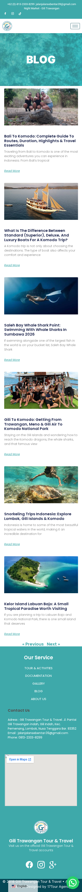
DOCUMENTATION (38, 675)
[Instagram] (12, 13)
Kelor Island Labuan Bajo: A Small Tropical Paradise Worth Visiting (36, 606)
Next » (53, 644)
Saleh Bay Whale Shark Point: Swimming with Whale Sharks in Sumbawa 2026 (35, 329)
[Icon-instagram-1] (41, 865)
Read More (12, 170)
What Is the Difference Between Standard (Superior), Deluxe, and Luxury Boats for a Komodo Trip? (36, 235)
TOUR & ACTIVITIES (38, 668)
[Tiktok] (20, 13)
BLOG (38, 691)
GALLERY (38, 683)
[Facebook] (5, 13)
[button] (72, 882)
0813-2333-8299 (30, 737)
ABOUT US (38, 699)
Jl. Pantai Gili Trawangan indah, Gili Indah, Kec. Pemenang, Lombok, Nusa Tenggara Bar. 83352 (42, 724)
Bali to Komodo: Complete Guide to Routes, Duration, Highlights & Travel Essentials (40, 140)
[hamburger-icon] (75, 26)
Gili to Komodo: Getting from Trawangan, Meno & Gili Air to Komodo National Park (33, 424)
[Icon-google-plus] (53, 865)
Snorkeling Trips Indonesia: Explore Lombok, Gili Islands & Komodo (37, 516)
